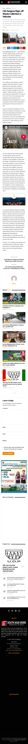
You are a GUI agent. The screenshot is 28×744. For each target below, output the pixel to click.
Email (4, 434)
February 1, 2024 (15, 30)
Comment (6, 408)
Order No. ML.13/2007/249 (20, 739)
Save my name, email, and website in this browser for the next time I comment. (14, 448)
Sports (6, 302)
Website (5, 440)
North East (8, 8)
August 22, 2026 (11, 309)
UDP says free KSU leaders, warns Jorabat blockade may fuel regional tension (12, 384)
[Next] (15, 393)
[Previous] (13, 393)
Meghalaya (14, 8)
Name (4, 427)
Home (4, 8)
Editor (7, 30)
